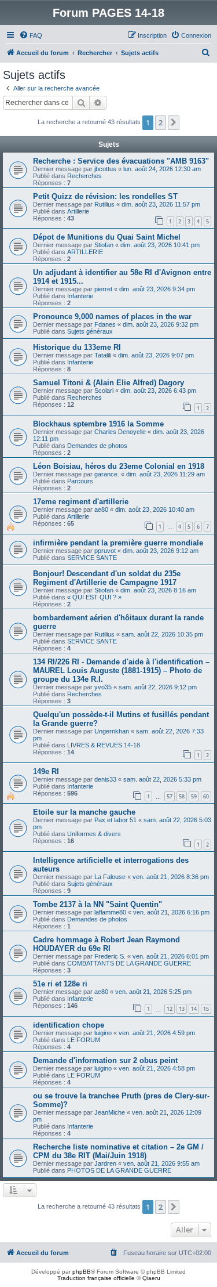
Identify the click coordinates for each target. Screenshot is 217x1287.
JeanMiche (109, 1112)
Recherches (84, 175)
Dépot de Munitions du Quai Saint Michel (107, 237)
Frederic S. (110, 956)
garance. (106, 474)
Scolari (103, 390)
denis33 (105, 779)
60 (206, 796)
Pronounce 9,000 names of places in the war (112, 316)
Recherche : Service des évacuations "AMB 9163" (121, 161)
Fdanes (105, 324)
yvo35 (103, 687)
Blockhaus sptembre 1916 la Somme (98, 424)
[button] (173, 122)
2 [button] (161, 122)
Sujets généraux (90, 331)
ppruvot (105, 550)
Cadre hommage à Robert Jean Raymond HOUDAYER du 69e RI (106, 944)
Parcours (80, 481)
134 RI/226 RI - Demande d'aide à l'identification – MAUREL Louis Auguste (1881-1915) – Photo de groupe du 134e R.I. (121, 670)
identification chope (68, 1025)
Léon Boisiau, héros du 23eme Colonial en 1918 (118, 466)
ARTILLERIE (85, 251)
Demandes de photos (97, 445)
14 (194, 1009)
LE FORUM (83, 1039)
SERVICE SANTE (92, 557)
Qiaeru (151, 1278)
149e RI (46, 771)
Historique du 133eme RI (77, 347)
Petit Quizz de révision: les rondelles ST (105, 196)
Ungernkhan (111, 731)
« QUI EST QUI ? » (94, 597)
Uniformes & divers (94, 833)
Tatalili (102, 355)
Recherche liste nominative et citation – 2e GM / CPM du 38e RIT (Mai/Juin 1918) (118, 1151)
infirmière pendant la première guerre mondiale (118, 542)
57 (169, 796)
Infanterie (80, 295)
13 (182, 1009)
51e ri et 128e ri (60, 983)
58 (182, 796)
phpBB (81, 1271)
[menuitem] (30, 35)
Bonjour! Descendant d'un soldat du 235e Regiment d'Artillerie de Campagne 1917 (107, 578)
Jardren (105, 1163)
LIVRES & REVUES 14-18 (103, 745)
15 (206, 1009)
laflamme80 (110, 912)
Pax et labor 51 (115, 819)
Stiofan (103, 244)
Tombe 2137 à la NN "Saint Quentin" (97, 904)
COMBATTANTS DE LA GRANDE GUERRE (129, 963)
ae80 (101, 509)
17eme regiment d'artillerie (80, 501)
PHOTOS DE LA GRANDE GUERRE (119, 1170)
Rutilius (104, 204)
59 (194, 796)
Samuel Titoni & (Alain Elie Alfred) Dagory (108, 382)
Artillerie (78, 211)
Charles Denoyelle (120, 431)
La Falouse (110, 876)
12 (169, 1009)
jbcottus (105, 168)
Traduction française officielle (96, 1278)
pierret (103, 288)
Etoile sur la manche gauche (84, 812)
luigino (103, 1032)
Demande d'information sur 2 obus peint (105, 1060)
